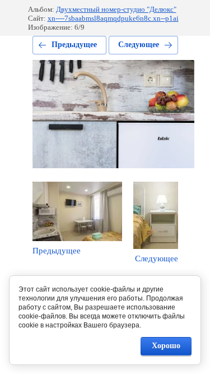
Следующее (138, 44)
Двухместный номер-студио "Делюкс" (116, 9)
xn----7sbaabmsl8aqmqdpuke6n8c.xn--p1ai (113, 18)
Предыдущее (74, 44)
